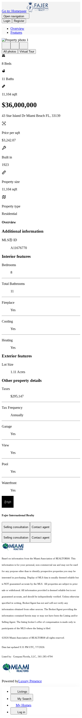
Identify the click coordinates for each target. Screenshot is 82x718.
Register (19, 21)
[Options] (6, 45)
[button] (41, 40)
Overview (17, 28)
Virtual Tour (27, 51)
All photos (9, 51)
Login (6, 21)
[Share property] (23, 45)
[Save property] (14, 45)
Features (16, 32)
